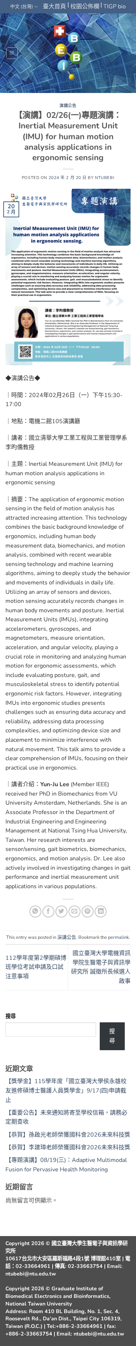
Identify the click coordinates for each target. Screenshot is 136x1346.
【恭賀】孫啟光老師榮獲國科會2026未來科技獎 (67, 1135)
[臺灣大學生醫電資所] (68, 53)
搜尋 (10, 1016)
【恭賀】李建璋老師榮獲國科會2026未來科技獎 (67, 1147)
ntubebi (104, 177)
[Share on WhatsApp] (35, 911)
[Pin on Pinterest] (88, 911)
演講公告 (67, 105)
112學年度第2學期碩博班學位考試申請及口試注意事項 (35, 967)
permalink (118, 937)
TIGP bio (114, 6)
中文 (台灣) (21, 6)
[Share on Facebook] (48, 911)
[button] (12, 53)
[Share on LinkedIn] (101, 911)
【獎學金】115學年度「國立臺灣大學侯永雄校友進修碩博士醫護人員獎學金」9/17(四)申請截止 (66, 1090)
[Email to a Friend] (75, 911)
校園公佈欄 (84, 6)
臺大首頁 (54, 6)
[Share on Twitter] (61, 911)
